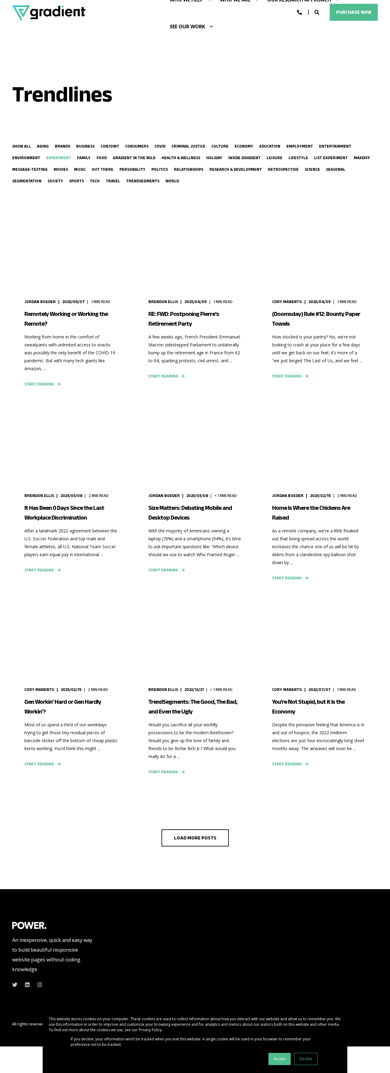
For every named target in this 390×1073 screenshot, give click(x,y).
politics (159, 169)
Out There (102, 169)
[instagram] (38, 984)
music (80, 169)
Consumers (136, 146)
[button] (195, 837)
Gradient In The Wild (134, 158)
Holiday (214, 158)
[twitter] (16, 984)
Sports (76, 181)
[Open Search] (317, 12)
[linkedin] (27, 984)
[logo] (29, 925)
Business (85, 146)
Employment (299, 146)
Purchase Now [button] (353, 12)
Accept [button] (279, 1058)
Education (269, 146)
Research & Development (235, 169)
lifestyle (298, 158)
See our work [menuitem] (187, 26)
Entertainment (335, 146)
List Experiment (331, 158)
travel (113, 181)
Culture (220, 146)
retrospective (283, 169)
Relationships (188, 169)
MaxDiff (362, 158)
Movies (61, 169)
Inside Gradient (244, 158)
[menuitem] (211, 26)
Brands (62, 146)
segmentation (26, 181)
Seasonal (335, 169)
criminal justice (188, 146)
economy (244, 146)
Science (312, 169)
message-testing (30, 169)
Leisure (274, 158)
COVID (159, 146)
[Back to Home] (48, 13)
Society (55, 181)
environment (26, 158)
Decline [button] (306, 1058)
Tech (95, 181)
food (102, 158)
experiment (58, 158)
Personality (132, 169)
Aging (43, 146)
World (172, 181)
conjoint (110, 146)
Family (83, 158)
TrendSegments (142, 181)
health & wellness (180, 158)
